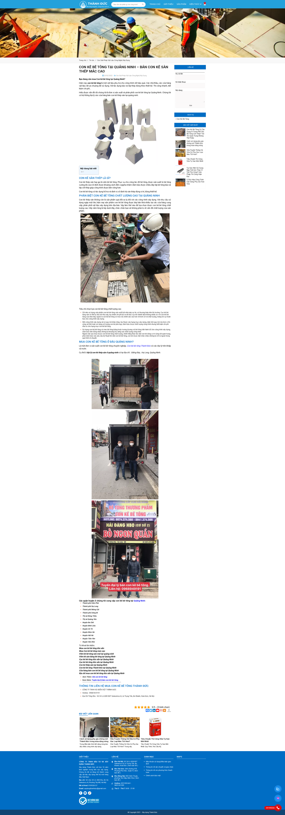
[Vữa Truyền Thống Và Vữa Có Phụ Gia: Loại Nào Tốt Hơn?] (125, 737)
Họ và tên (179, 74)
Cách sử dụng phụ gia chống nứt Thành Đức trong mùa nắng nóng (195, 143)
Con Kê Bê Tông (182, 119)
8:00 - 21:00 (124, 788)
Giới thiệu (168, 4)
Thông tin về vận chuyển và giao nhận (159, 767)
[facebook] (80, 793)
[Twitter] (150, 710)
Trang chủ (155, 4)
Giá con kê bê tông (99, 677)
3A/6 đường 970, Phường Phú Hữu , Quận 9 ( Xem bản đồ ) (126, 771)
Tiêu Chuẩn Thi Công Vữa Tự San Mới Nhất (195, 160)
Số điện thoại (180, 82)
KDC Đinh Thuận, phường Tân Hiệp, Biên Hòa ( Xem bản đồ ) (126, 778)
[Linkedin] (154, 710)
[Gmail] (161, 710)
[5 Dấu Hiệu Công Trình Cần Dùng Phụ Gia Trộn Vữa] (180, 186)
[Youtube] (157, 710)
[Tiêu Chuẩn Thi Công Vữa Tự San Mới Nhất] (155, 737)
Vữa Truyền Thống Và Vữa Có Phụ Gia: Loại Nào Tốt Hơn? (195, 152)
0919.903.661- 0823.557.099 (122, 784)
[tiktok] (89, 793)
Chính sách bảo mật (153, 776)
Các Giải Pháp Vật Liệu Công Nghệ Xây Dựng (113, 60)
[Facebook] (147, 710)
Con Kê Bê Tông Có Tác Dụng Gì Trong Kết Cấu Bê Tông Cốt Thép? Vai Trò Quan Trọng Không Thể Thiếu (196, 133)
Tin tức (91, 60)
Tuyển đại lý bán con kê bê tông (105, 680)
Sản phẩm (181, 4)
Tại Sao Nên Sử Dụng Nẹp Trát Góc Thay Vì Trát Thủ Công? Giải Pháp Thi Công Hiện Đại (195, 172)
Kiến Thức (194, 4)
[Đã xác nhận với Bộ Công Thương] (89, 804)
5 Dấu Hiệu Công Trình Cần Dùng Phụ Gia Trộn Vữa (195, 182)
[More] (164, 710)
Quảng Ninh (139, 601)
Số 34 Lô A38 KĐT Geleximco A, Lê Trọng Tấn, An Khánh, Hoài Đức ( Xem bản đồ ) (126, 763)
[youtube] (85, 793)
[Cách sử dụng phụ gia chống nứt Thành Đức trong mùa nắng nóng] (94, 737)
